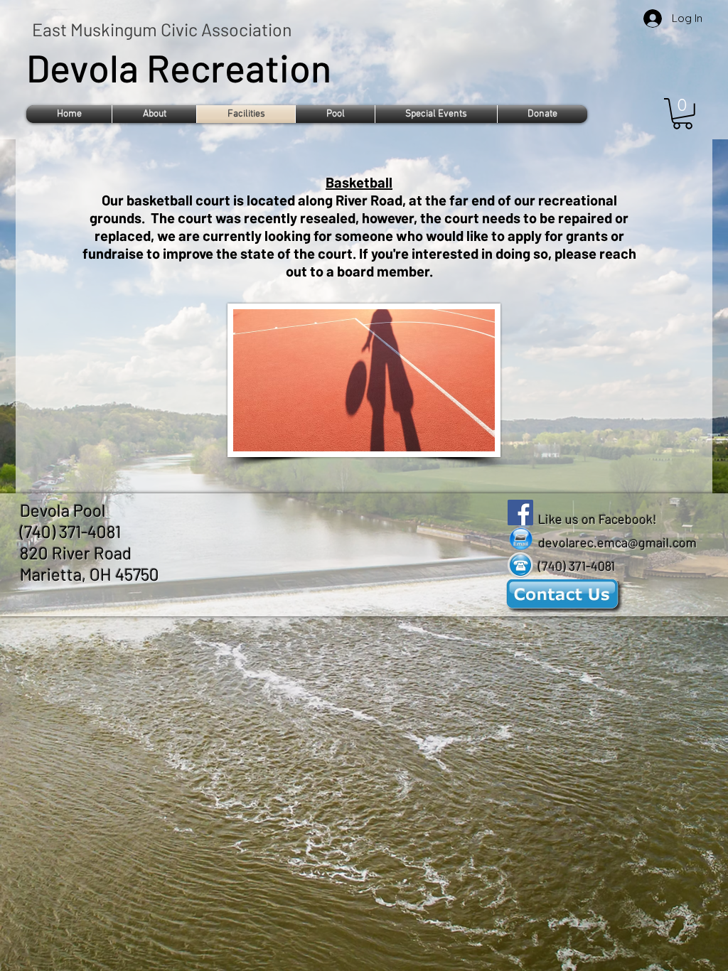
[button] (154, 114)
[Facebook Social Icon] (520, 512)
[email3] (520, 539)
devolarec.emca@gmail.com (617, 542)
